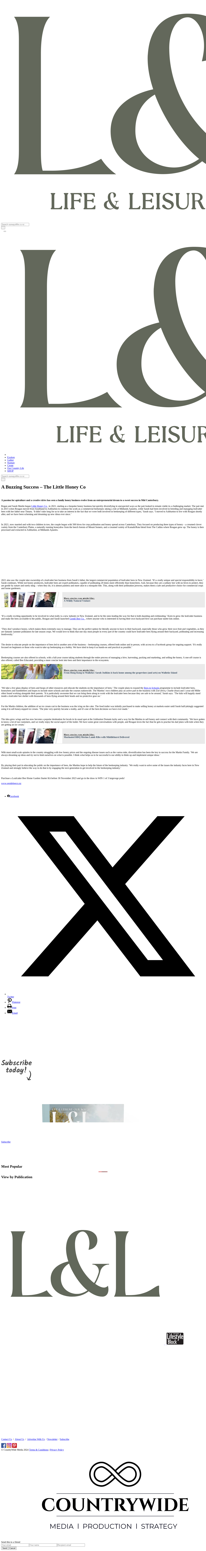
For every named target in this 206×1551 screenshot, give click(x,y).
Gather (10, 460)
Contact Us (6, 1439)
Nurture (11, 462)
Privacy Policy (57, 1450)
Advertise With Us (36, 1439)
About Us (19, 1439)
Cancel (12, 1548)
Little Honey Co (39, 506)
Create (10, 465)
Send (4, 1548)
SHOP (10, 471)
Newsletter (52, 1439)
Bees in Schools (152, 688)
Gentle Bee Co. (77, 618)
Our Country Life (15, 468)
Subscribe (64, 1439)
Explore (11, 457)
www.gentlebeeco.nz (11, 783)
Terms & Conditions (38, 1450)
